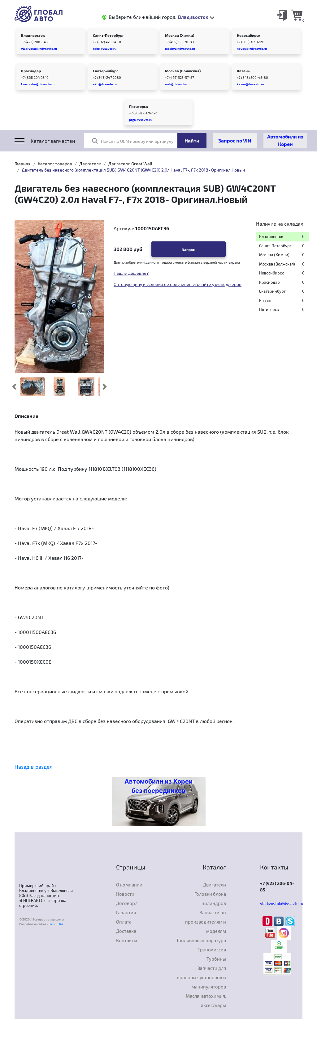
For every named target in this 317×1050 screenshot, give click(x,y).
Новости (125, 894)
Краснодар (31, 71)
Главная (23, 163)
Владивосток (33, 35)
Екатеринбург (105, 71)
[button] (14, 386)
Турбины (216, 959)
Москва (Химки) (179, 35)
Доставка (126, 931)
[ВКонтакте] (279, 920)
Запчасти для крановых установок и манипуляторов (201, 977)
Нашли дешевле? (131, 273)
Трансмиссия (212, 949)
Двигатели (90, 163)
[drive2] (268, 920)
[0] (296, 14)
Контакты (126, 940)
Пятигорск (138, 106)
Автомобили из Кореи (285, 140)
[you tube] (271, 932)
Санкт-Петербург (108, 35)
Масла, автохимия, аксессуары (206, 1000)
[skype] (290, 920)
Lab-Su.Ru (56, 924)
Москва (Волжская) (183, 71)
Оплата (124, 922)
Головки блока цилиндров (210, 898)
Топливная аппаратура (201, 940)
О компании (129, 884)
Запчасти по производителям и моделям (205, 922)
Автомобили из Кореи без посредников (158, 786)
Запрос (188, 249)
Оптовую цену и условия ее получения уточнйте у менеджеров (177, 284)
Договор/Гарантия (126, 907)
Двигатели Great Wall (130, 163)
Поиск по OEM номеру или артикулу (137, 141)
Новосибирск (248, 35)
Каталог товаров (55, 163)
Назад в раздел (33, 767)
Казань (243, 71)
